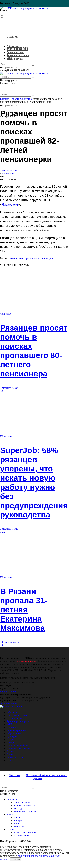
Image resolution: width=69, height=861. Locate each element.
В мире (11, 742)
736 (2, 645)
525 (2, 390)
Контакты (14, 775)
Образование (14, 733)
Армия (10, 751)
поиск (21, 258)
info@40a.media (9, 691)
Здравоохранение (17, 730)
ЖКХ (9, 58)
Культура (12, 736)
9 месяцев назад (9, 387)
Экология (12, 727)
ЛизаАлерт (10, 204)
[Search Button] (33, 95)
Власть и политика (17, 49)
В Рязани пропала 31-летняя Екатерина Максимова (24, 609)
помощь (13, 258)
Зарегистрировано (26, 661)
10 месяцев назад (9, 642)
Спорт (10, 739)
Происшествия (15, 58)
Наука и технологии (18, 748)
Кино (10, 760)
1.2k (2, 531)
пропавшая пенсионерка (39, 258)
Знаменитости (15, 757)
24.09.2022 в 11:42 (10, 170)
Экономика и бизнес (18, 745)
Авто (10, 754)
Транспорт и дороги (18, 69)
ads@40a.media (8, 703)
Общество (13, 36)
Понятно (15, 859)
